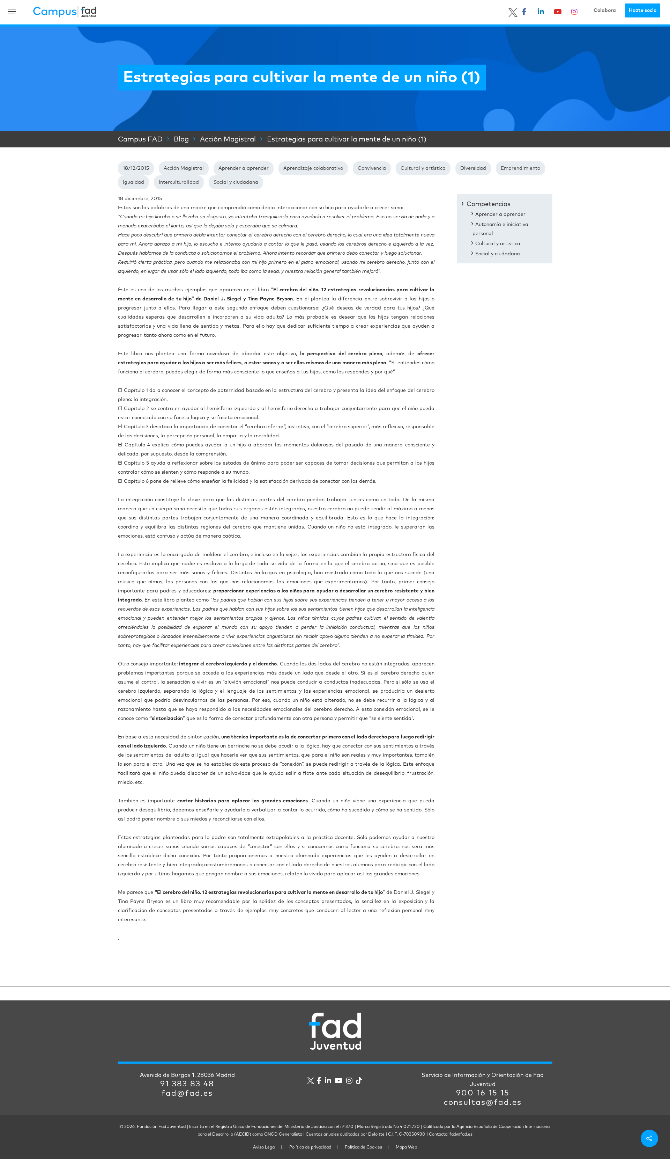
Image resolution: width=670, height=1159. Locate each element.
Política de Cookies (363, 1147)
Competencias (489, 204)
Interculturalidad (179, 182)
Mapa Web (406, 1147)
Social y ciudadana (236, 182)
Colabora (605, 10)
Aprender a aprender (243, 168)
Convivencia (372, 168)
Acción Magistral (184, 168)
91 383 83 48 (187, 1084)
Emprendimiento (520, 168)
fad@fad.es (187, 1094)
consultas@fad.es (483, 1103)
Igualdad (133, 182)
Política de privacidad (310, 1147)
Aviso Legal (264, 1147)
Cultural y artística (423, 168)
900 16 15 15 (482, 1093)
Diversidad (473, 168)
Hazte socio (642, 10)
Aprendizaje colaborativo (313, 168)
